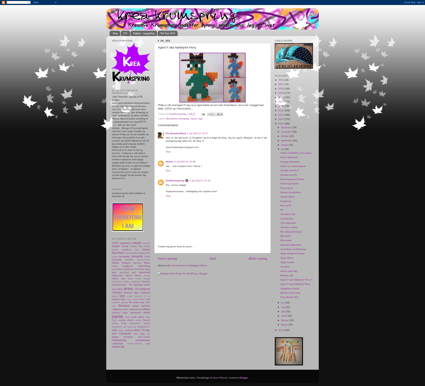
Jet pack (284, 266)
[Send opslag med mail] (203, 114)
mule (114, 306)
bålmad (128, 253)
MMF (148, 302)
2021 (281, 84)
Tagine (121, 330)
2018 (281, 97)
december (286, 127)
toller (135, 334)
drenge (115, 257)
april (283, 311)
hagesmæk (144, 272)
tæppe (115, 337)
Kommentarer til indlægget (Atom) (189, 265)
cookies (135, 253)
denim (142, 253)
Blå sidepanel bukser (291, 232)
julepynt (128, 292)
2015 (281, 110)
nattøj (135, 306)
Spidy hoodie (287, 262)
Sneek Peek (119, 323)
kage (136, 292)
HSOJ (115, 278)
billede (133, 246)
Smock (146, 320)
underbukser (142, 340)
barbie (125, 246)
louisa (141, 299)
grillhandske (124, 272)
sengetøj (122, 320)
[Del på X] (215, 114)
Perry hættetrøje (289, 157)
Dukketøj (116, 259)
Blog (115, 33)
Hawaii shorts (287, 196)
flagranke (137, 263)
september (287, 140)
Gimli (136, 269)
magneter (116, 302)
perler (146, 312)
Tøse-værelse (144, 337)
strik (124, 327)
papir (125, 312)
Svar (168, 151)
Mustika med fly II (289, 170)
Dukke (147, 256)
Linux (129, 299)
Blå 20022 (285, 236)
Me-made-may (136, 302)
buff (137, 250)
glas (114, 272)
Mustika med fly (288, 175)
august (285, 145)
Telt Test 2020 (167, 33)
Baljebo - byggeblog (143, 33)
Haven (137, 275)
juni (283, 302)
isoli (114, 289)
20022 (115, 243)
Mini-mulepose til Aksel (292, 179)
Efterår (115, 263)
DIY (125, 33)
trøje (142, 334)
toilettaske (125, 333)
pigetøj (117, 316)
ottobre (146, 309)
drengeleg (184, 118)
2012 (281, 123)
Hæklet (147, 279)
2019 (281, 93)
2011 (281, 330)
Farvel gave (286, 188)
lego (200, 118)
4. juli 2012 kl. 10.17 (197, 133)
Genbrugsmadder (289, 183)
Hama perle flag (288, 271)
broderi (115, 250)
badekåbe (146, 243)
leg (149, 296)
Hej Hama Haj (287, 214)
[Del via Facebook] (218, 114)
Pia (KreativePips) (176, 133)
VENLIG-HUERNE (134, 344)
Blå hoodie (286, 240)
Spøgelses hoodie (289, 288)
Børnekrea (171, 118)
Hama (194, 118)
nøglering (117, 309)
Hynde (138, 279)
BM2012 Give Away (290, 293)
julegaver (144, 288)
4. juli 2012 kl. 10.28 (184, 161)
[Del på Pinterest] (221, 114)
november (286, 132)
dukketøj (129, 260)
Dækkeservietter (143, 260)
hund (130, 279)
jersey (128, 289)
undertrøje (117, 343)
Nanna (169, 161)
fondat (115, 266)
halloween (117, 275)
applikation (125, 243)
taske (137, 330)
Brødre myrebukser (290, 192)
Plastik (127, 317)
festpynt (126, 263)
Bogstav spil (286, 275)
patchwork (135, 312)
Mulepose (124, 305)
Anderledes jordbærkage (293, 249)
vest (148, 343)
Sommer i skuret (289, 227)
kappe (115, 296)
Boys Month (144, 246)
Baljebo (116, 246)
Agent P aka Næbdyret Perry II (296, 280)
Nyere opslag (167, 258)
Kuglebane (286, 201)
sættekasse (142, 327)
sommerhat (135, 323)
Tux (148, 334)
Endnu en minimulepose (293, 166)
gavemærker (118, 269)
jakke (120, 289)
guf (133, 272)
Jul (136, 288)
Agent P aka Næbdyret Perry (295, 284)
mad (148, 299)
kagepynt (145, 292)
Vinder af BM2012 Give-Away (295, 153)
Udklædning (119, 340)
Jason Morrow (220, 378)
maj (283, 307)
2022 (281, 80)
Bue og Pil (285, 205)
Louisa (134, 299)
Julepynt (117, 292)
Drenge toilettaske (289, 162)
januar (284, 324)
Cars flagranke (288, 223)
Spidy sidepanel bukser (292, 253)
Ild (281, 210)
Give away (144, 269)
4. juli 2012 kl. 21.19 (199, 180)
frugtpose (128, 266)
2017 (281, 101)
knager (130, 296)
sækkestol (132, 327)
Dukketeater (286, 218)
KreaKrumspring (175, 180)
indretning (135, 282)
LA (145, 296)
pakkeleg (116, 313)
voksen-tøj (118, 346)
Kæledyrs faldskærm (291, 245)
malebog (124, 302)
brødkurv (127, 249)
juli (283, 149)
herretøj (147, 276)
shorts (130, 320)
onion (126, 309)
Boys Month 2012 (289, 297)
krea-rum (138, 296)
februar (285, 320)
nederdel (145, 306)
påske (141, 317)
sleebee (138, 320)
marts (284, 316)
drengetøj (137, 256)
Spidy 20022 (287, 258)
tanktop (129, 330)
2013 (281, 119)
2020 (281, 88)
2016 (281, 106)
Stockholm (117, 327)
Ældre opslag (257, 258)
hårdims (126, 282)
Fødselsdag (144, 266)
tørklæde (128, 337)
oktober (285, 136)
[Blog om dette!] (212, 114)
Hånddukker (117, 282)
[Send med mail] (209, 114)
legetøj (115, 299)
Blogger (244, 378)
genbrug (128, 269)
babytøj (136, 242)
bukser (146, 249)
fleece (147, 263)
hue (123, 278)
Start (212, 258)
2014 (281, 115)
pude (134, 317)
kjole (122, 295)
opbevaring (135, 309)
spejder (146, 323)
